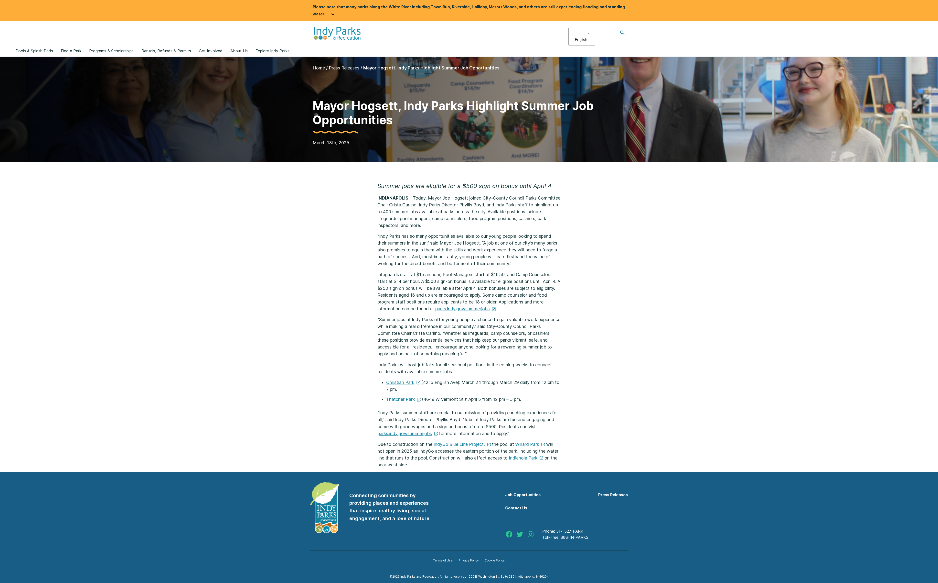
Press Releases (344, 67)
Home (319, 67)
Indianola (523, 457)
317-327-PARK (569, 531)
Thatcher (400, 399)
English (581, 39)
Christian (400, 382)
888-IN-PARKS (574, 537)
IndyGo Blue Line (459, 444)
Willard (527, 444)
